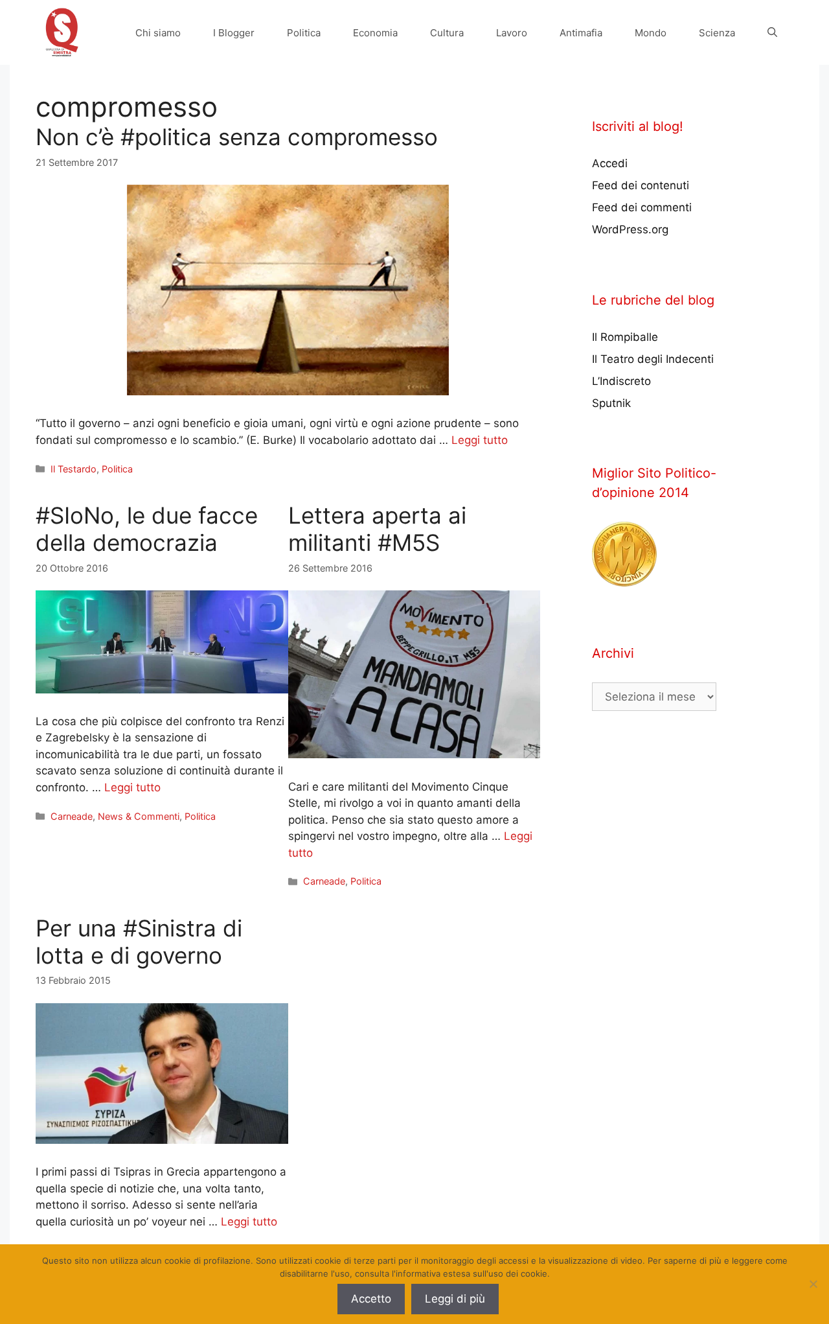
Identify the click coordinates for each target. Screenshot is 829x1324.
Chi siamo (158, 33)
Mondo (650, 33)
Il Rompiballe (625, 337)
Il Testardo (74, 468)
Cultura (447, 33)
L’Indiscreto (621, 381)
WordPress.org (630, 229)
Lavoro (511, 33)
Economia (375, 33)
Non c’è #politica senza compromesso (237, 136)
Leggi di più (455, 1298)
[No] (812, 1283)
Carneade (72, 816)
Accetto (371, 1298)
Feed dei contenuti (640, 185)
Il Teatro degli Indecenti (653, 359)
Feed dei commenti (642, 207)
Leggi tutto (479, 440)
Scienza (717, 33)
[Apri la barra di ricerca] (772, 32)
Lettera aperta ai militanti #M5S (377, 529)
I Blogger (234, 33)
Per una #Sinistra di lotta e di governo (139, 941)
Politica (304, 33)
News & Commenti (138, 816)
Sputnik (611, 403)
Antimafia (581, 33)
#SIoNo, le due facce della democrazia (147, 529)
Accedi (610, 163)
